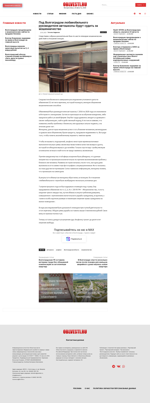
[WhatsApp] (145, 14)
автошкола (50, 250)
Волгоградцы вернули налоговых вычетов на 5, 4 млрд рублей (17, 48)
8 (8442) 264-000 (36, 377)
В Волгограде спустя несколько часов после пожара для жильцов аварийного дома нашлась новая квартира (91, 263)
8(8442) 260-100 (33, 371)
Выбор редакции (119, 34)
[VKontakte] (140, 14)
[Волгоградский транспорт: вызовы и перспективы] (90, 287)
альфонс (59, 250)
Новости (103, 32)
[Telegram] (135, 14)
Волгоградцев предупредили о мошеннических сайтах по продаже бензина (18, 32)
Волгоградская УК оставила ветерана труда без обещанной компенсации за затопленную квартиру (53, 263)
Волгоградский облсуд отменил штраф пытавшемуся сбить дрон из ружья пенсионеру (18, 57)
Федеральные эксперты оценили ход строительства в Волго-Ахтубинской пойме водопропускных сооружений (128, 57)
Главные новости (120, 43)
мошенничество (86, 250)
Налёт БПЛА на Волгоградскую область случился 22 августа (127, 31)
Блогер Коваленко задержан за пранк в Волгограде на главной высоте (17, 40)
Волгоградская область (71, 250)
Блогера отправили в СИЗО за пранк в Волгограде (126, 48)
